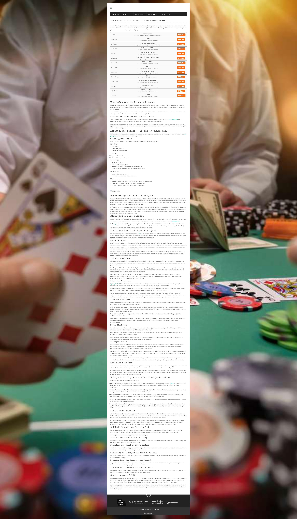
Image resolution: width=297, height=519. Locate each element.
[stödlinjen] (157, 502)
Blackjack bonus (166, 14)
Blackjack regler (127, 14)
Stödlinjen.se (147, 35)
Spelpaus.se (152, 35)
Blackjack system (139, 14)
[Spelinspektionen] (121, 502)
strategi (171, 383)
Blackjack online (116, 14)
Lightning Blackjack (115, 283)
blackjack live (116, 224)
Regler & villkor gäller (140, 35)
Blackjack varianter (153, 14)
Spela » (181, 35)
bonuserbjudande (173, 119)
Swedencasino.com (175, 221)
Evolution (140, 233)
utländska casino (155, 509)
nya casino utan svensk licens (144, 509)
